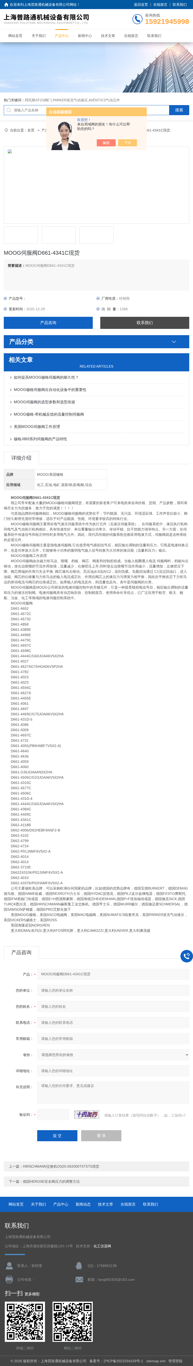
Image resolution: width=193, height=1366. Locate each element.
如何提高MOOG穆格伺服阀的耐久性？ (46, 377)
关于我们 (39, 36)
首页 (31, 130)
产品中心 (62, 36)
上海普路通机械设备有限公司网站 (50, 5)
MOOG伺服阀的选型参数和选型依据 (44, 402)
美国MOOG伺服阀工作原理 (37, 426)
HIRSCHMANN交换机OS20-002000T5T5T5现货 (61, 1166)
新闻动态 (83, 1204)
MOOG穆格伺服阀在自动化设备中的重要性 (50, 389)
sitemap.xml (155, 1361)
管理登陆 (175, 1361)
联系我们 (180, 5)
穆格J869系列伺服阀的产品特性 (40, 439)
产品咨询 (48, 323)
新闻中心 (85, 36)
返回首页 (141, 5)
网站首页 (15, 36)
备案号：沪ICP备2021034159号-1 (116, 1361)
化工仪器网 (102, 1246)
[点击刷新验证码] (86, 1114)
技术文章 (108, 36)
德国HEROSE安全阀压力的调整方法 (51, 1181)
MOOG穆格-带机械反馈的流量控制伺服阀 (49, 414)
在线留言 (160, 5)
